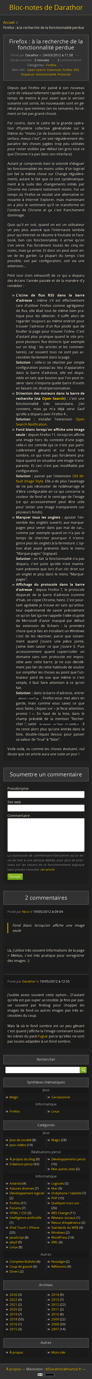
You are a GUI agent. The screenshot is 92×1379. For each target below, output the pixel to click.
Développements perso (68, 1159)
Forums (15, 1208)
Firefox (51, 65)
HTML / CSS (18, 1213)
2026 (13, 1294)
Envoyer (15, 876)
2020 (13, 1309)
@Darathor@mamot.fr (63, 1369)
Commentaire (18, 815)
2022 (13, 1299)
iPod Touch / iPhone (24, 1227)
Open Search (53, 398)
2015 (13, 1329)
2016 (13, 1324)
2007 (55, 1329)
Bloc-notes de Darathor (46, 7)
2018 (13, 1319)
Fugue (43, 1036)
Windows (58, 1232)
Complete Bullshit (23, 1261)
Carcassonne (60, 1097)
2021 (13, 1304)
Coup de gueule (21, 1266)
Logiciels (57, 1183)
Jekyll (13, 1242)
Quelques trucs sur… (66, 1203)
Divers (14, 1271)
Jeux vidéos (18, 1145)
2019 (13, 1314)
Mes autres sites (63, 1169)
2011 (55, 1309)
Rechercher (46, 1059)
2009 (55, 1319)
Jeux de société (20, 1140)
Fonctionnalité (46, 74)
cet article (47, 869)
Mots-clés (58, 1352)
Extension (54, 70)
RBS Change (60, 1213)
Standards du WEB (65, 1227)
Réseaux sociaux (63, 1217)
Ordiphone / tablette (66, 1193)
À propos (16, 1352)
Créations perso (21, 1164)
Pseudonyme (18, 788)
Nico (25, 911)
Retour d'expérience (66, 1222)
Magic (14, 1097)
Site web (14, 802)
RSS (76, 70)
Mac (54, 1188)
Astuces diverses (22, 1188)
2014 (55, 1294)
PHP (54, 1198)
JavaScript (17, 1237)
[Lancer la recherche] (83, 1070)
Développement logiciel (27, 1193)
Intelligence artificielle (26, 1217)
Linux (55, 1111)
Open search (36, 70)
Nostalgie (58, 1261)
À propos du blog (22, 1159)
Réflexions (59, 1266)
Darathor (29, 981)
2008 (55, 1324)
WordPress (59, 1237)
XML (54, 1242)
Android (16, 1183)
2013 (55, 1299)
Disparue (27, 74)
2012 (55, 1304)
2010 (55, 1314)
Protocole (64, 74)
